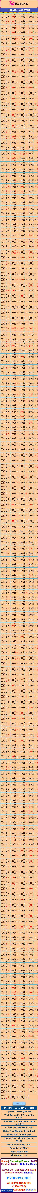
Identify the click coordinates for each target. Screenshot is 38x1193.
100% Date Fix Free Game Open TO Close (19, 1122)
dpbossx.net (19, 1178)
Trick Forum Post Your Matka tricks (19, 1116)
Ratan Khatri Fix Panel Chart (19, 1127)
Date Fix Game (28, 1164)
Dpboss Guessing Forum (19, 1111)
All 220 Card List (19, 1155)
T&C (32, 1169)
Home (4, 1161)
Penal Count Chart (19, 1148)
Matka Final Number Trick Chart (19, 1131)
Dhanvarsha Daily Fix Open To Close (19, 1139)
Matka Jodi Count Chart (19, 1134)
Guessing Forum (19, 1161)
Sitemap (28, 1172)
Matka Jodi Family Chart (19, 1144)
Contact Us (21, 1169)
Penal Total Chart (19, 1151)
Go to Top (19, 1103)
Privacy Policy (13, 1172)
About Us (7, 1169)
